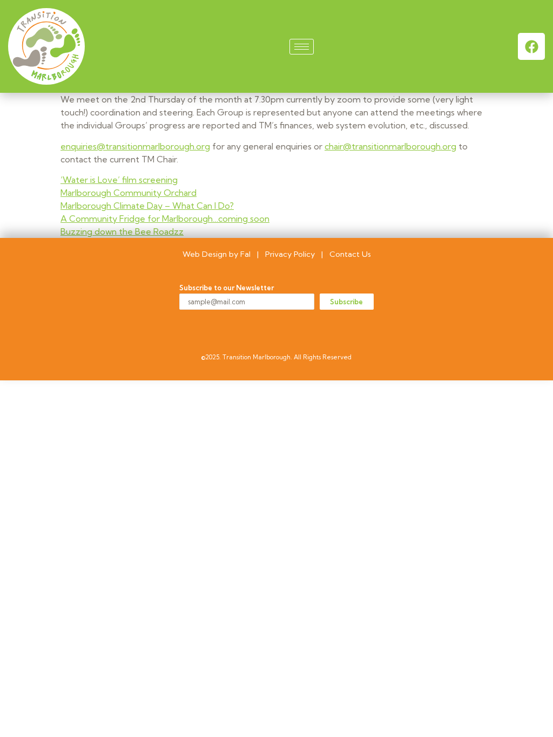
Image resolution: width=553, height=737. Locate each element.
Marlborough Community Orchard (128, 192)
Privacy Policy (290, 254)
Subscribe (346, 301)
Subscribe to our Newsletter (226, 287)
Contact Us (350, 254)
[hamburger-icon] (301, 46)
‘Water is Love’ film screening (119, 179)
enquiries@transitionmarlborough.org (135, 146)
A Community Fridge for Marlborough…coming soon (164, 218)
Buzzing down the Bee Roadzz (122, 231)
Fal (245, 254)
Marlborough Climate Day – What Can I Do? (147, 205)
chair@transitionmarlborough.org (390, 146)
